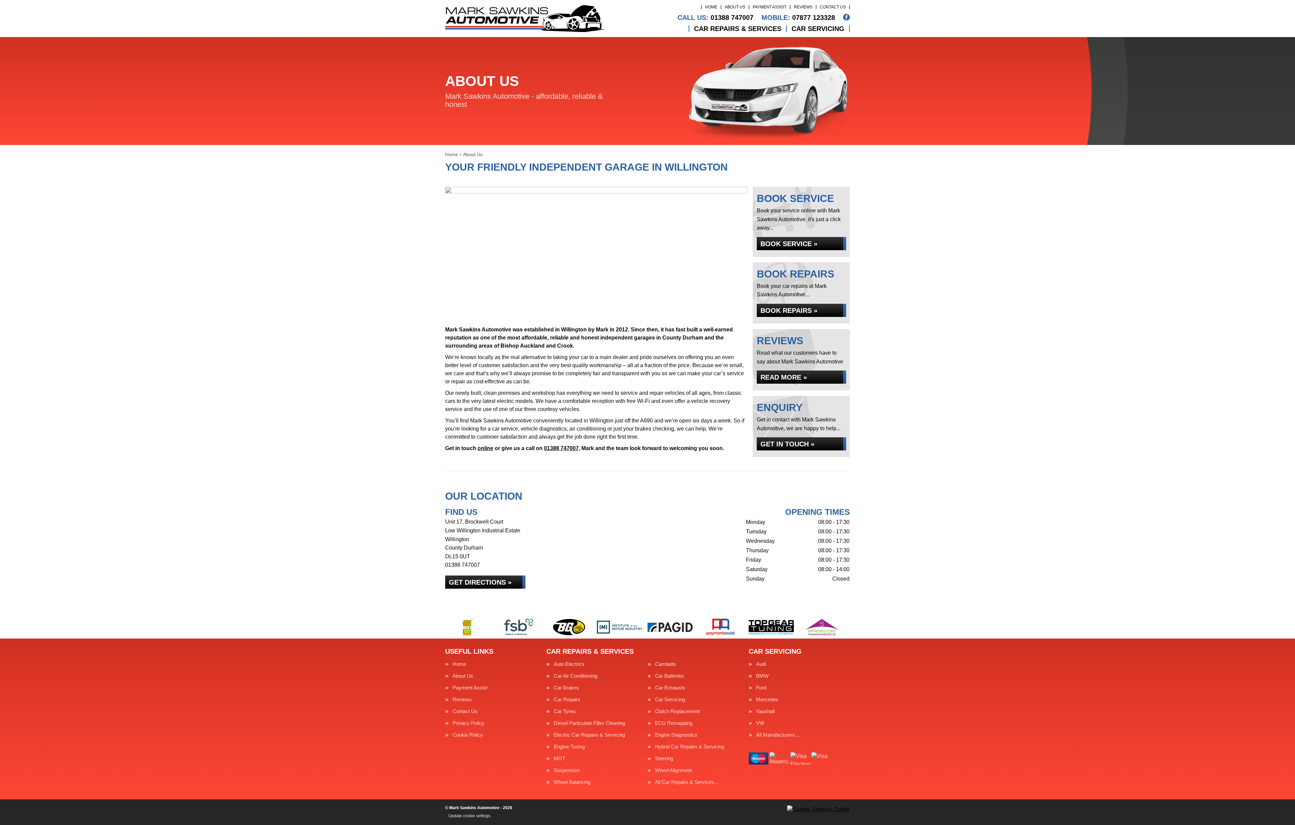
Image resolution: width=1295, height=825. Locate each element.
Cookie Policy (468, 734)
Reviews (803, 7)
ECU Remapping (673, 723)
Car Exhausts (670, 687)
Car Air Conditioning (575, 675)
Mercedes (767, 699)
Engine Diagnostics (676, 734)
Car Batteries (669, 675)
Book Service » (788, 243)
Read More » (783, 377)
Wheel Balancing (572, 782)
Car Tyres (565, 711)
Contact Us (833, 7)
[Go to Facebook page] (846, 17)
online (485, 448)
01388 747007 (715, 17)
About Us (735, 7)
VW (760, 723)
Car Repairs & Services (737, 28)
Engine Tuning (569, 746)
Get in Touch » (787, 444)
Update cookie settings (469, 816)
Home (711, 7)
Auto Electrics (569, 664)
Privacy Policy (468, 723)
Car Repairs (567, 699)
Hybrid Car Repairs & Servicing (689, 746)
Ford (761, 687)
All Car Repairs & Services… (687, 782)
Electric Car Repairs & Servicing (589, 734)
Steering (664, 758)
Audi (761, 664)
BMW (762, 675)
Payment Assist (769, 7)
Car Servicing (818, 28)
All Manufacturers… (778, 734)
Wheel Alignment (673, 770)
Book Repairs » (788, 310)
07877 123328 (798, 17)
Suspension (567, 770)
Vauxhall (765, 711)
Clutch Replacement (677, 711)
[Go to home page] (525, 18)
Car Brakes (566, 687)
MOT (559, 758)
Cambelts (665, 664)
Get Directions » (480, 582)
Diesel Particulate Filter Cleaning (589, 723)
